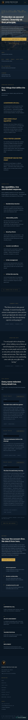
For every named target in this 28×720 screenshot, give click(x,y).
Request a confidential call (14, 39)
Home (3, 680)
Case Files (4, 685)
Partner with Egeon (8, 559)
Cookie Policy (5, 694)
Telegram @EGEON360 (6, 707)
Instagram (4, 709)
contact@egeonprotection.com (8, 705)
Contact (4, 689)
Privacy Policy (6, 692)
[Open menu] (25, 2)
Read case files (14, 43)
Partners (4, 687)
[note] (11, 401)
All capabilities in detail (10, 289)
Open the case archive (9, 523)
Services (4, 682)
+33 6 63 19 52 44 (5, 703)
